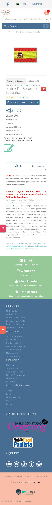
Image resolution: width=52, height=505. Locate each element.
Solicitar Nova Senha (15, 356)
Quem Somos (12, 368)
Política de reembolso (15, 317)
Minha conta (11, 311)
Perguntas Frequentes (15, 346)
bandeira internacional (22, 243)
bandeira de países (13, 246)
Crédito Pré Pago (13, 343)
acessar (17, 85)
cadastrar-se (27, 85)
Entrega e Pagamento (15, 321)
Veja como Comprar (15, 336)
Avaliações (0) (33, 81)
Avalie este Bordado (16, 81)
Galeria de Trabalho (14, 372)
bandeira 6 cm (31, 249)
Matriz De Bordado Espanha (28, 32)
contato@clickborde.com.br (26, 265)
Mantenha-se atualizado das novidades (26, 296)
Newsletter (10, 382)
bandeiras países (38, 243)
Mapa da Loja (12, 353)
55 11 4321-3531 (26, 275)
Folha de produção (16, 102)
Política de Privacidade (16, 324)
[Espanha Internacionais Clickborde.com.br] (26, 55)
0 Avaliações (23, 97)
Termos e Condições (15, 327)
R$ (25, 3)
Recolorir (33, 102)
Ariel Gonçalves (33, 482)
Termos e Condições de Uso (24, 203)
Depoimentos (12, 378)
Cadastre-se (11, 314)
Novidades (10, 365)
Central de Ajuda (13, 349)
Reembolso (11, 339)
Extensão (37, 3)
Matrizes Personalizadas (16, 375)
